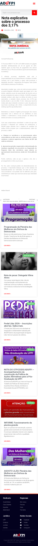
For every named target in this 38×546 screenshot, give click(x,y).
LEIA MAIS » (7, 245)
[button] (34, 3)
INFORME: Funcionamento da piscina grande (18, 424)
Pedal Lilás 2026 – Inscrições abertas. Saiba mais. (18, 324)
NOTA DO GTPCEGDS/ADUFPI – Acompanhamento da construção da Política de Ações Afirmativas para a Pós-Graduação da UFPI (19, 374)
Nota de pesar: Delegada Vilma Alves (18, 276)
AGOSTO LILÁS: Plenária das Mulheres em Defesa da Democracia (17, 473)
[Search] (34, 12)
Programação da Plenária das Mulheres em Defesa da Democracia (18, 229)
